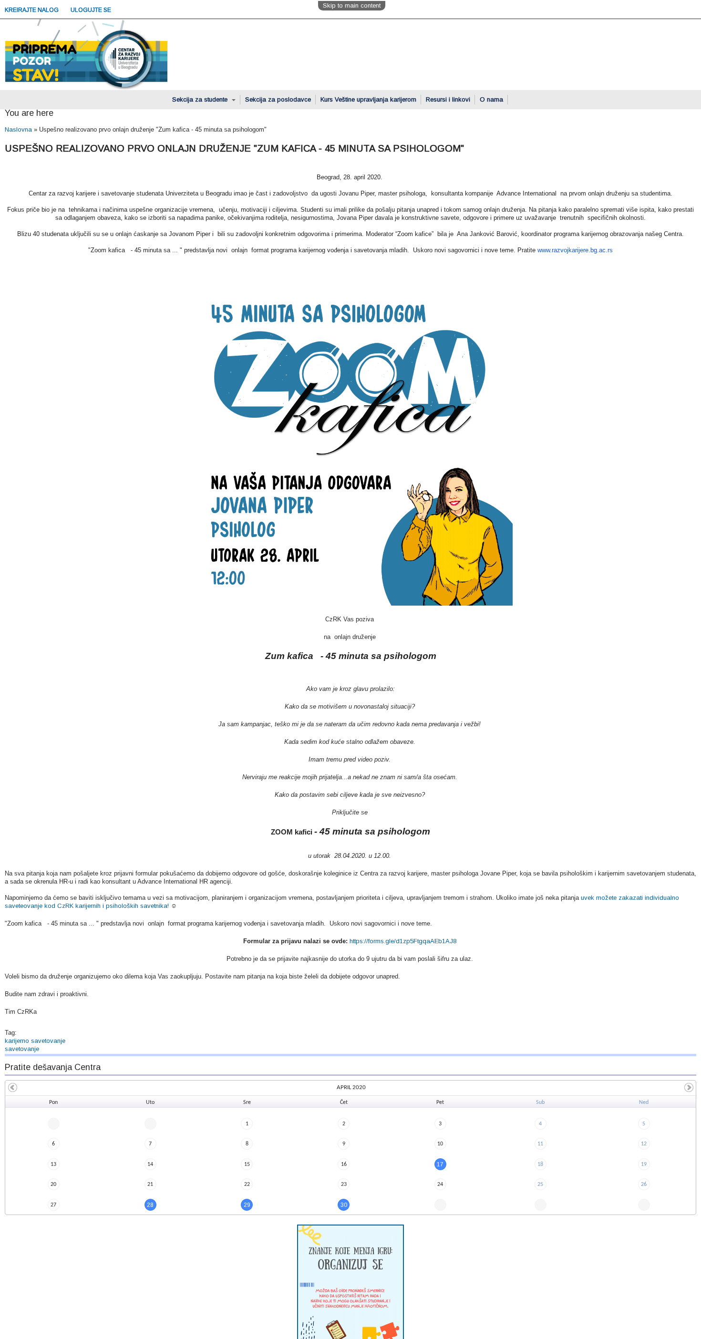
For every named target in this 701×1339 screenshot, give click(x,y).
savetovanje (22, 1048)
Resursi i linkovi (448, 99)
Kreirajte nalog (32, 10)
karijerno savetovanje (35, 1040)
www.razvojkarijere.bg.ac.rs (575, 250)
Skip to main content (352, 5)
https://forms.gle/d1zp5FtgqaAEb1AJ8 (403, 941)
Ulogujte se (91, 10)
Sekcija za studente (200, 99)
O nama (491, 99)
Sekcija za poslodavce (278, 99)
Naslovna (18, 129)
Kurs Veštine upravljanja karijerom (368, 99)
